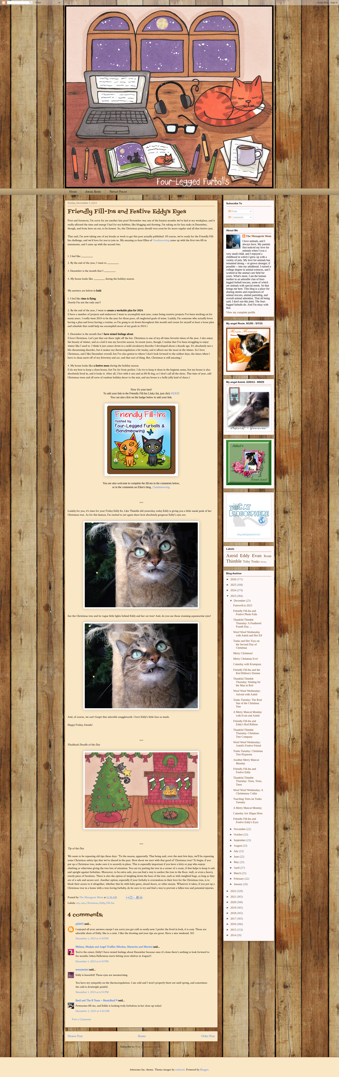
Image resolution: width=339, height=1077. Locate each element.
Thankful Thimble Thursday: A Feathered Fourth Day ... (247, 623)
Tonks (255, 561)
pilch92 (80, 924)
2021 (233, 896)
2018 (233, 913)
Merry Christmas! (243, 653)
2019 (233, 907)
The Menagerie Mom (258, 236)
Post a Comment (81, 1019)
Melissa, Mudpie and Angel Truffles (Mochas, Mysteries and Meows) (114, 947)
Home (73, 191)
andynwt (180, 1070)
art (77, 903)
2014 (233, 935)
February (239, 878)
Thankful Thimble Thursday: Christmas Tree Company (246, 733)
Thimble (234, 561)
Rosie (267, 556)
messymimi (82, 969)
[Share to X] (134, 897)
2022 (233, 891)
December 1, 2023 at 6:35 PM (92, 961)
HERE (174, 393)
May (237, 862)
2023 (233, 595)
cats (83, 903)
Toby (246, 561)
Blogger (204, 1070)
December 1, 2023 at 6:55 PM (92, 992)
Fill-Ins (110, 903)
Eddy (102, 903)
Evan (256, 555)
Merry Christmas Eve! (245, 658)
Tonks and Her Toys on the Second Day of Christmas (246, 644)
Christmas (92, 903)
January (238, 884)
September (240, 840)
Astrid (232, 555)
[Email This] (127, 897)
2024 (233, 590)
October (238, 834)
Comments (237, 217)
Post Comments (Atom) (148, 1047)
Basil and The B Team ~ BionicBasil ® (97, 1000)
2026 (233, 579)
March (238, 873)
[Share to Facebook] (137, 897)
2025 (233, 584)
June (237, 856)
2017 (233, 918)
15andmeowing (161, 240)
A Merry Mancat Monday (247, 807)
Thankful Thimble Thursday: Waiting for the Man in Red (246, 682)
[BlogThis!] (131, 897)
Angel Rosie (93, 191)
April (237, 867)
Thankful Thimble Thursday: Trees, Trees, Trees (247, 781)
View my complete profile (240, 312)
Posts (234, 211)
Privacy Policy (118, 191)
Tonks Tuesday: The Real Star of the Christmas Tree (247, 703)
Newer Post (75, 1036)
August (238, 845)
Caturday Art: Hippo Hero (248, 813)
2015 (233, 929)
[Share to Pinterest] (141, 897)
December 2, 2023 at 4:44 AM (92, 1011)
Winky (263, 562)
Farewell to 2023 (242, 605)
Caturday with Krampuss (247, 664)
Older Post (208, 1036)
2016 (233, 924)
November (240, 829)
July (236, 851)
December (240, 600)
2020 (233, 902)
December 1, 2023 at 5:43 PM (92, 938)
